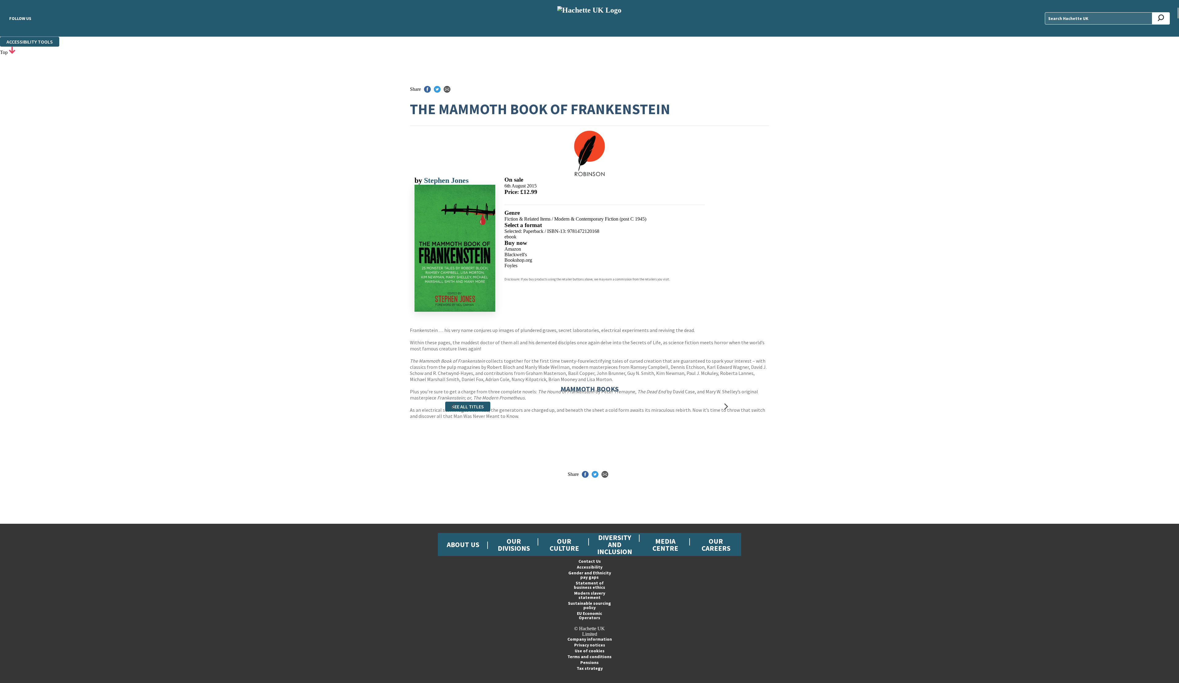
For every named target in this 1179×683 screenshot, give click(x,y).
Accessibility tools (29, 42)
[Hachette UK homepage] (589, 18)
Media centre (665, 545)
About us (463, 544)
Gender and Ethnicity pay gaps (589, 575)
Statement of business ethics (589, 585)
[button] (453, 407)
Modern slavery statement (589, 595)
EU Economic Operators (589, 615)
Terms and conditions (589, 656)
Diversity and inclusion (614, 544)
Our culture (564, 545)
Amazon (512, 249)
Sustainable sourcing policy (589, 605)
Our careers (716, 545)
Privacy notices (589, 645)
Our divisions (514, 545)
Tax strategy (590, 668)
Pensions (589, 662)
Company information (589, 639)
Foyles (510, 265)
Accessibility (589, 567)
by (419, 180)
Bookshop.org (518, 260)
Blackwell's (515, 254)
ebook (510, 236)
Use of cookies (590, 651)
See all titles (468, 406)
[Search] (1161, 18)
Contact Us (589, 561)
